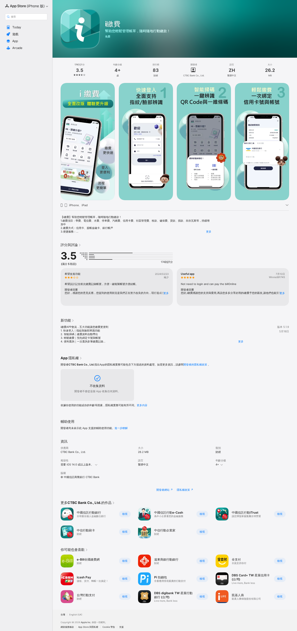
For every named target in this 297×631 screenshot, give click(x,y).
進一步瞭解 (121, 428)
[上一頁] (56, 141)
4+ (217, 464)
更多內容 (142, 405)
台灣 (63, 615)
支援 (121, 627)
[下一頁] (293, 141)
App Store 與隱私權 (88, 627)
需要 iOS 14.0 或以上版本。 (77, 464)
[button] (26, 27)
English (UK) (75, 615)
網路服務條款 (67, 627)
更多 (208, 231)
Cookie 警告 (108, 627)
